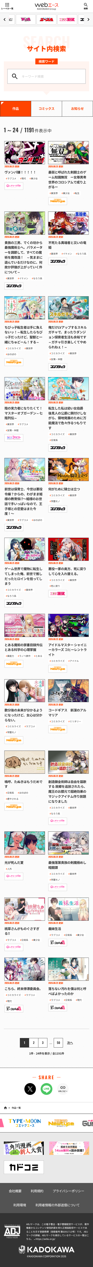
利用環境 (19, 1204)
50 (58, 1042)
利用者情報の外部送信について (57, 1204)
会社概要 (15, 1190)
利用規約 (37, 1190)
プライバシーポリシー (68, 1190)
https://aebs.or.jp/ (45, 1239)
